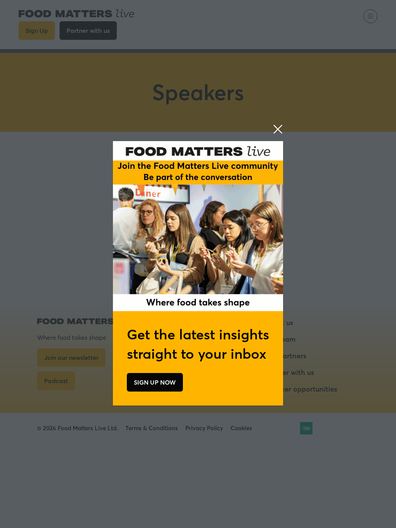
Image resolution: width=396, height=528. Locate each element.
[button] (278, 129)
